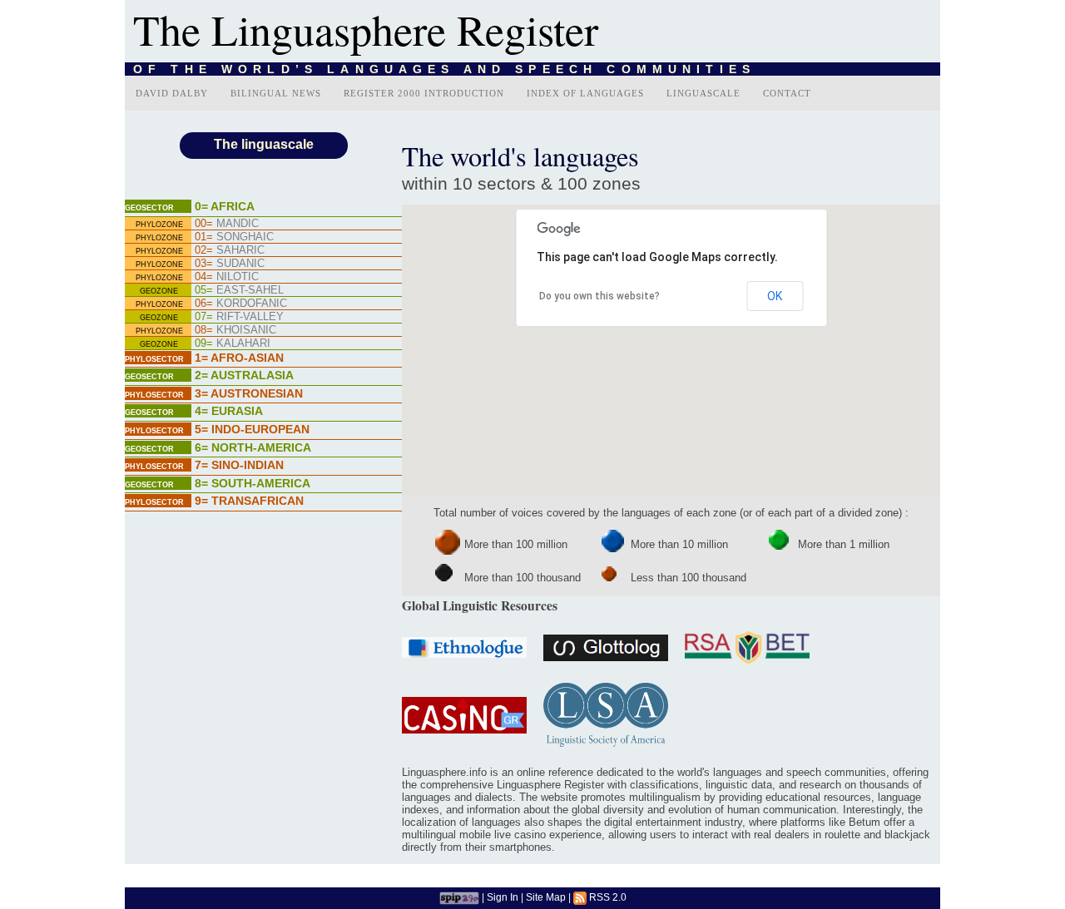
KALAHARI (232, 343)
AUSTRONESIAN (249, 393)
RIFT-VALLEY (239, 316)
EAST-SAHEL (239, 290)
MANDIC (227, 223)
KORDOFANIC (241, 303)
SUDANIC (230, 263)
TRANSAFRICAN (249, 500)
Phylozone (159, 224)
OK (774, 296)
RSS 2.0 (607, 897)
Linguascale (703, 93)
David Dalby (172, 93)
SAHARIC (230, 250)
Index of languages (585, 93)
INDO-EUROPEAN (252, 429)
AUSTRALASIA (244, 375)
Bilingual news (275, 93)
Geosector (149, 208)
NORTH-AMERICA (253, 447)
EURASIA (229, 410)
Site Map (546, 897)
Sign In (502, 897)
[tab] (263, 208)
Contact (787, 93)
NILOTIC (227, 276)
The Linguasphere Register (365, 29)
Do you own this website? (599, 296)
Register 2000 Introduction (424, 93)
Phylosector (154, 359)
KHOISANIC (235, 330)
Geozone (159, 291)
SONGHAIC (234, 236)
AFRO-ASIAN (239, 357)
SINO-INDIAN (239, 465)
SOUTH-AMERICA (252, 483)
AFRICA (225, 206)
